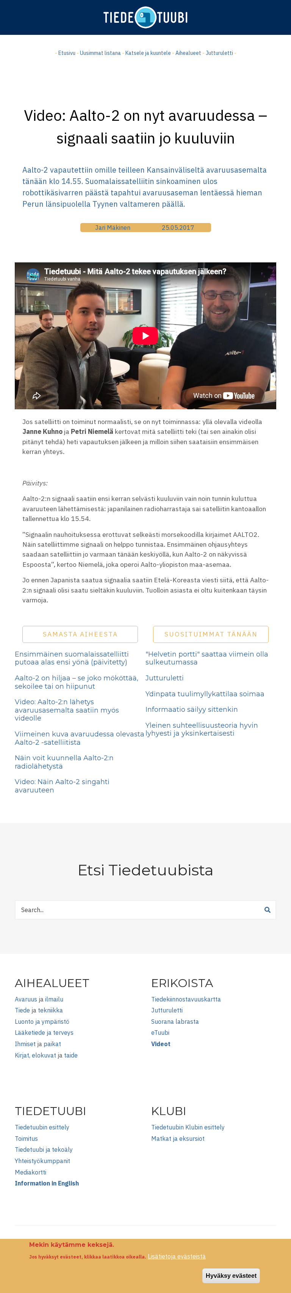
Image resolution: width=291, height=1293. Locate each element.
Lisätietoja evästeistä (177, 1256)
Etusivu (66, 53)
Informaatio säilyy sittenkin (192, 709)
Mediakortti (30, 1172)
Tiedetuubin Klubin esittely (188, 1127)
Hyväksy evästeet (231, 1276)
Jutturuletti (219, 53)
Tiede (22, 1010)
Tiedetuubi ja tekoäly (44, 1149)
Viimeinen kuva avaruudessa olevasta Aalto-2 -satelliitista (79, 738)
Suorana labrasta (175, 1021)
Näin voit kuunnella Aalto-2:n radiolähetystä (64, 762)
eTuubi (160, 1032)
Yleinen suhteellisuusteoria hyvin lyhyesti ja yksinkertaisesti (202, 729)
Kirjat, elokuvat (35, 1055)
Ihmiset (25, 1044)
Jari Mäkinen (112, 227)
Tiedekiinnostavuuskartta (186, 999)
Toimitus (26, 1138)
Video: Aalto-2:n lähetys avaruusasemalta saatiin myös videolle (67, 710)
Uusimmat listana (100, 53)
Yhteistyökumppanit (42, 1161)
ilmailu (54, 999)
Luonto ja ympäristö (42, 1021)
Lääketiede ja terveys (44, 1032)
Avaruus (26, 999)
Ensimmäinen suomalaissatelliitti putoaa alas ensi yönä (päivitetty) (72, 658)
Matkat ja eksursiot (178, 1138)
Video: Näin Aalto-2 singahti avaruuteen (62, 786)
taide (71, 1055)
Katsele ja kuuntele (148, 53)
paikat (52, 1044)
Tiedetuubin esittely (42, 1127)
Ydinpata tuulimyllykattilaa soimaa (205, 694)
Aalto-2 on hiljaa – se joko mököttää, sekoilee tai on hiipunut (76, 682)
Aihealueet (188, 53)
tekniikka (50, 1010)
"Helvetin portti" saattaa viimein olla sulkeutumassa (207, 658)
